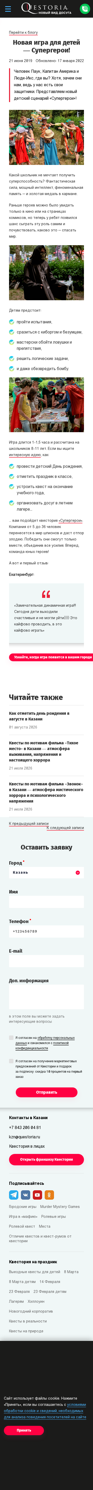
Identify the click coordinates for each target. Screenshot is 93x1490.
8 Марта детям (22, 1282)
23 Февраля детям (50, 1292)
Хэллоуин (36, 1302)
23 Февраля (19, 1292)
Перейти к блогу (23, 33)
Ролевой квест (22, 1227)
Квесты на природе (26, 1331)
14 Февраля (50, 1282)
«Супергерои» (70, 521)
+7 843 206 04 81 (25, 1128)
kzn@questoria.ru (24, 1137)
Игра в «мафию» (23, 1217)
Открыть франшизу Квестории (46, 1159)
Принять (24, 1430)
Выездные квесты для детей (34, 1272)
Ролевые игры (53, 1217)
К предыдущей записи (29, 824)
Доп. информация (29, 981)
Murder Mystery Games (60, 1207)
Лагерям (16, 1302)
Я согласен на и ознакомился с (45, 1043)
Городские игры (22, 1207)
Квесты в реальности (28, 1322)
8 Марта (71, 1272)
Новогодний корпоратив (31, 1312)
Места (44, 1227)
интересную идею (25, 455)
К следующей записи (65, 828)
